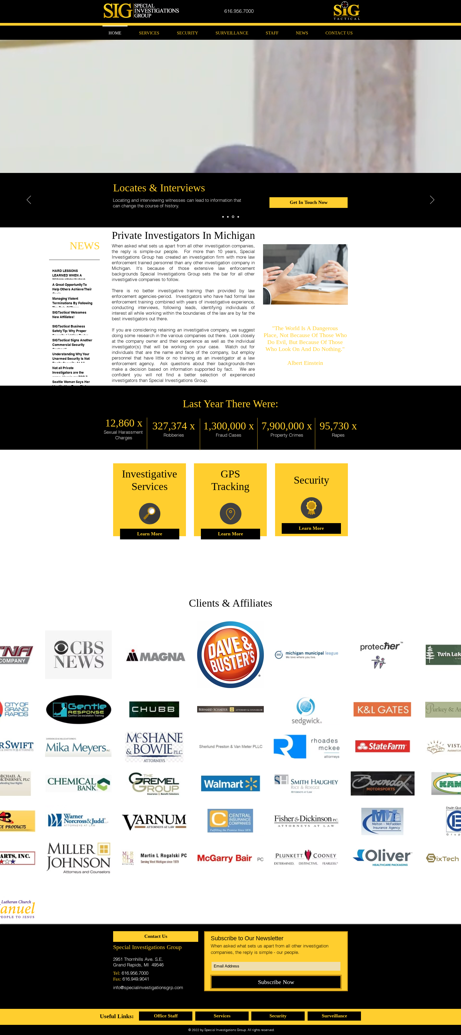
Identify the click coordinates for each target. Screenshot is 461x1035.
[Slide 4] (238, 217)
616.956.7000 (135, 973)
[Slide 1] (223, 217)
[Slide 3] (233, 217)
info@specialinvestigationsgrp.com (148, 987)
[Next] (432, 200)
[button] (165, 1016)
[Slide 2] (228, 217)
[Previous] (29, 200)
